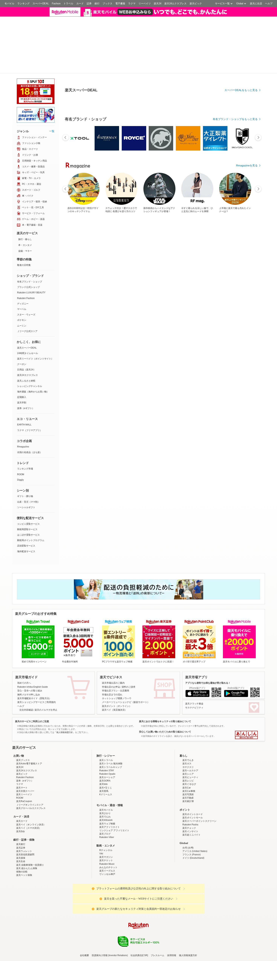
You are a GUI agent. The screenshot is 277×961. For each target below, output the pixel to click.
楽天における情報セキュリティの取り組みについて (165, 700)
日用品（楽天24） (26, 348)
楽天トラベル (106, 738)
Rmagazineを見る (247, 450)
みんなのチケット (108, 846)
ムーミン (21, 304)
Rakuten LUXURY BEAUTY (31, 271)
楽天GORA (104, 759)
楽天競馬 (103, 769)
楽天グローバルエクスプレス (31, 786)
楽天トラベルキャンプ (110, 745)
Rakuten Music (107, 842)
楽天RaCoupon (24, 779)
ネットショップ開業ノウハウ (116, 677)
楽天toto (103, 762)
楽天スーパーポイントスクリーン (199, 799)
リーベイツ (144, 3)
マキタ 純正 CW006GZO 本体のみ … (76, 319)
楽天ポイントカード (192, 792)
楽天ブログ (105, 812)
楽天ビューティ (190, 756)
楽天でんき (188, 738)
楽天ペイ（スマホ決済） (28, 806)
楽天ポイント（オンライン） (116, 684)
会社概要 (84, 934)
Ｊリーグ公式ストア (27, 309)
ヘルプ (268, 3)
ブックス (107, 3)
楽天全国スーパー (25, 769)
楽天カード (22, 799)
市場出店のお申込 (111, 665)
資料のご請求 (128, 665)
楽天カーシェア (107, 756)
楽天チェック (189, 806)
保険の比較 (22, 850)
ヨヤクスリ (188, 745)
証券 (89, 3)
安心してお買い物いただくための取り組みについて (165, 710)
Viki (101, 832)
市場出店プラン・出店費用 (115, 669)
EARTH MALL (24, 403)
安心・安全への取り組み (29, 669)
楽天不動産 (188, 776)
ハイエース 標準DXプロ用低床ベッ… (224, 319)
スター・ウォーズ (26, 293)
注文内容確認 (26, 688)
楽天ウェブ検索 (107, 802)
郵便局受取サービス (27, 508)
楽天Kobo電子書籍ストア (29, 742)
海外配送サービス (26, 530)
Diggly (20, 458)
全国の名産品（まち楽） (29, 431)
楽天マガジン (106, 835)
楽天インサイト (190, 810)
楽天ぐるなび (189, 762)
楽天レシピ (188, 759)
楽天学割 (21, 381)
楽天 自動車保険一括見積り (30, 843)
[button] (224, 14)
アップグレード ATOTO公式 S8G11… (182, 319)
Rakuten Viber (106, 815)
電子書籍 (120, 3)
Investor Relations (118, 934)
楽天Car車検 (188, 769)
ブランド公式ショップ (28, 265)
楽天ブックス (23, 738)
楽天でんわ (105, 795)
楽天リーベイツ (24, 773)
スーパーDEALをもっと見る (241, 106)
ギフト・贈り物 (25, 475)
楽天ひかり (105, 792)
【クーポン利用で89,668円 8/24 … (203, 319)
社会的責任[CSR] (139, 934)
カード (80, 3)
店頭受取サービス (26, 524)
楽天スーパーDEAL (27, 326)
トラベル (68, 3)
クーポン (21, 342)
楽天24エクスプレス (175, 3)
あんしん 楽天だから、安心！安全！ (246, 713)
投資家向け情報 (100, 934)
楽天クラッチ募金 (194, 682)
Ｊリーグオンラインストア (29, 783)
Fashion (56, 3)
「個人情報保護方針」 (64, 711)
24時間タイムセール (27, 331)
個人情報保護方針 (188, 934)
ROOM (20, 453)
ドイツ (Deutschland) (193, 836)
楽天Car (186, 766)
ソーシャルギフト (26, 486)
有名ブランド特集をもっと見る (239, 401)
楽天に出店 (256, 3)
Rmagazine (23, 425)
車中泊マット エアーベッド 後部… (140, 319)
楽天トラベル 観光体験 (110, 742)
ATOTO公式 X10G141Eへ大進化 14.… (98, 319)
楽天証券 (20, 826)
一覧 (51, 109)
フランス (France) (191, 833)
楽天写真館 (188, 773)
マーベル (21, 287)
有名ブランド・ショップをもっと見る (235, 239)
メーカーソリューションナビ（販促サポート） (125, 680)
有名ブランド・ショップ (29, 260)
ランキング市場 (25, 447)
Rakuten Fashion (26, 276)
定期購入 (21, 375)
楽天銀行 (20, 823)
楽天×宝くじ (105, 766)
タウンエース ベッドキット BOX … (245, 319)
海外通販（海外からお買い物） (33, 370)
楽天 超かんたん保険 (26, 847)
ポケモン (21, 298)
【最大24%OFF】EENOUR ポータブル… (160, 319)
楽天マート (22, 766)
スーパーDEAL (41, 3)
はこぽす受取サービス (28, 513)
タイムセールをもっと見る (242, 343)
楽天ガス (186, 742)
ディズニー (22, 282)
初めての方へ (24, 661)
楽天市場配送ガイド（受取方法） (34, 677)
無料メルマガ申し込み (28, 673)
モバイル (9, 3)
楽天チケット (106, 839)
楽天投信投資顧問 (25, 833)
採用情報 (171, 934)
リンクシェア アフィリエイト (114, 809)
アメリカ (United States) (194, 829)
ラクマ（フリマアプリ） (29, 408)
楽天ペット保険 (24, 853)
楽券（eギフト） (25, 386)
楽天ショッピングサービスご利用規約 (36, 680)
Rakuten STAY (106, 749)
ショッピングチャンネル (29, 364)
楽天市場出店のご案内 (113, 661)
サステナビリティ (194, 686)
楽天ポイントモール (192, 796)
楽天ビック (196, 3)
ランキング (23, 3)
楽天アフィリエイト (109, 805)
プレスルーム (157, 934)
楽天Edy (20, 810)
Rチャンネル (105, 828)
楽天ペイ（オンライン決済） (31, 803)
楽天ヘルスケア (190, 749)
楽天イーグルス (107, 849)
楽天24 (157, 3)
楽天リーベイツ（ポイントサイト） (35, 337)
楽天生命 (20, 840)
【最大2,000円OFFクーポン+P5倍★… (118, 319)
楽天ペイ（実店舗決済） (114, 688)
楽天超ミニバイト (191, 813)
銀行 (97, 3)
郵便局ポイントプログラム (30, 519)
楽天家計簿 (188, 779)
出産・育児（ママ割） (28, 480)
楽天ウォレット (24, 829)
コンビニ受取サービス (28, 502)
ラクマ (131, 3)
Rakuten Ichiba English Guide (32, 665)
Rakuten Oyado (107, 752)
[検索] (200, 14)
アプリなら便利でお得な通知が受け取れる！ (207, 661)
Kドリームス (105, 773)
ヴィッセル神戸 (107, 852)
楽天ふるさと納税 (26, 359)
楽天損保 (20, 836)
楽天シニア (188, 752)
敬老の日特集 (24, 243)
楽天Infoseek (105, 798)
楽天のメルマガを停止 (46, 688)
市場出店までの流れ (112, 673)
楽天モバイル (106, 788)
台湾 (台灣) (188, 826)
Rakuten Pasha (190, 803)
